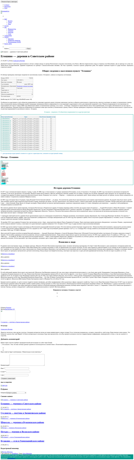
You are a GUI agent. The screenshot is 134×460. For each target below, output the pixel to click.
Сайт (2, 375)
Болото (10, 21)
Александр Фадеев (19, 60)
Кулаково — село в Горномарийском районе (22, 441)
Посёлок (10, 32)
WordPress (15, 453)
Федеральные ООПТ (14, 42)
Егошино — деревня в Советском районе (21, 403)
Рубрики (3, 392)
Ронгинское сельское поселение (25, 86)
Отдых (6, 26)
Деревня (10, 30)
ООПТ (6, 37)
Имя (2, 368)
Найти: (6, 48)
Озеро (10, 22)
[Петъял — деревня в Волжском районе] (13, 428)
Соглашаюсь (11, 458)
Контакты (7, 6)
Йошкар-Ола (12, 29)
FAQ (5, 8)
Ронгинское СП (10, 309)
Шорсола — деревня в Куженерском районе (22, 422)
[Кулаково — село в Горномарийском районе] (15, 437)
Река (9, 24)
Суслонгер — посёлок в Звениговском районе (15, 322)
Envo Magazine (27, 453)
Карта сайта (8, 43)
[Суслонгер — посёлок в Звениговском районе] (16, 409)
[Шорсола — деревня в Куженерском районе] (15, 418)
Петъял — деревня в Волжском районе (20, 431)
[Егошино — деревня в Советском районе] (14, 400)
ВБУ (5, 19)
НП (5, 27)
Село (9, 34)
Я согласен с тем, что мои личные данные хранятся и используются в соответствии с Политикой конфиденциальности (40, 344)
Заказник (11, 39)
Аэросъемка (8, 35)
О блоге (6, 5)
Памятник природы (14, 40)
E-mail (3, 371)
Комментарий (5, 365)
